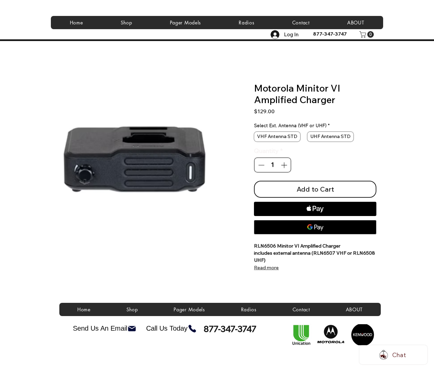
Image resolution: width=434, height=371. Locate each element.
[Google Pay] (315, 227)
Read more (266, 268)
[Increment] (284, 165)
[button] (367, 34)
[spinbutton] (272, 165)
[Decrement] (260, 165)
